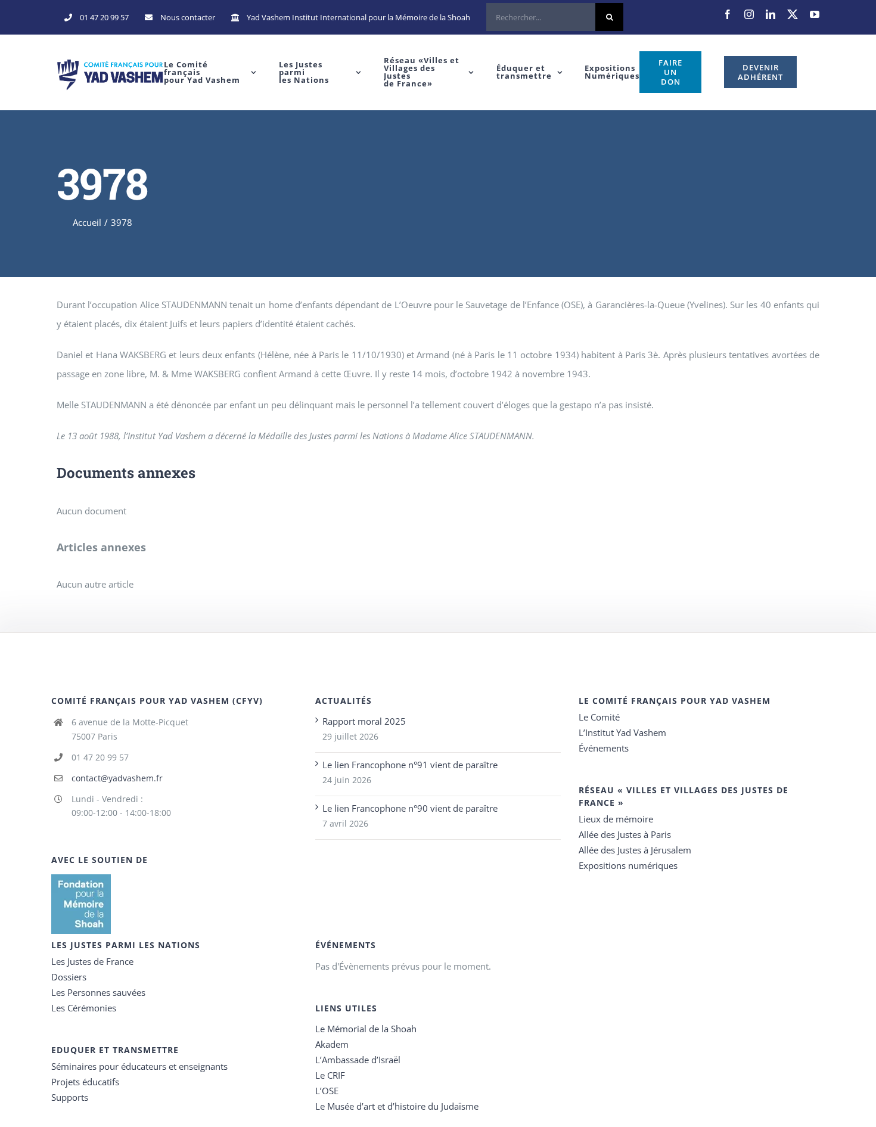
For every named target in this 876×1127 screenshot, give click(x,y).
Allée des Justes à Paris (625, 834)
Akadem (332, 1044)
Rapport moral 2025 (364, 721)
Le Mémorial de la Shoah (366, 1029)
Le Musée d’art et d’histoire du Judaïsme (397, 1106)
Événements (604, 748)
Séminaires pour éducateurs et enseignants (139, 1066)
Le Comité (599, 717)
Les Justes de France (92, 961)
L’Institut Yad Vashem (622, 732)
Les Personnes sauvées (98, 992)
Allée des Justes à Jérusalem (635, 850)
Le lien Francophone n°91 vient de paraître (410, 765)
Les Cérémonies (83, 1008)
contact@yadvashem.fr (117, 778)
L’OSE (326, 1091)
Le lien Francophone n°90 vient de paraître (410, 808)
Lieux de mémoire (616, 819)
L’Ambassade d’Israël (357, 1060)
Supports (69, 1097)
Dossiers (68, 977)
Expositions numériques (628, 865)
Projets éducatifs (85, 1082)
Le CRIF (330, 1075)
